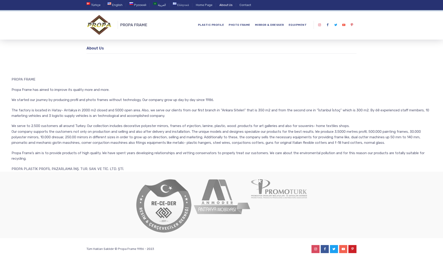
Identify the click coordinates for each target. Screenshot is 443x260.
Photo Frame (239, 24)
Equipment (298, 24)
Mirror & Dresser (269, 24)
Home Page (204, 5)
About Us (226, 5)
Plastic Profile (211, 24)
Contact (245, 5)
